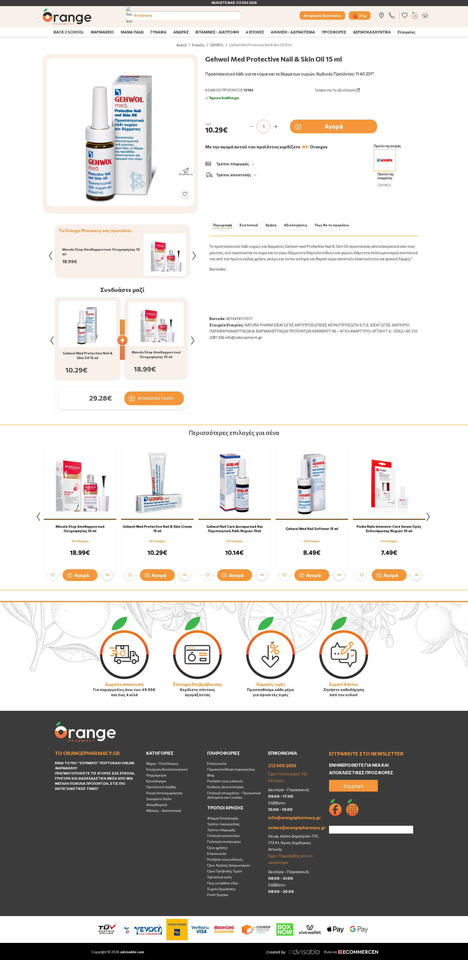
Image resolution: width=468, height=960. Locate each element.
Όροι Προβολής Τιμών (224, 871)
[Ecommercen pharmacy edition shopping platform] (347, 951)
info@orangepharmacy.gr (294, 817)
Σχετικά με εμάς (219, 877)
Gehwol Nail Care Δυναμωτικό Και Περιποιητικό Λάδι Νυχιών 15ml (234, 528)
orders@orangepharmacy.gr (295, 827)
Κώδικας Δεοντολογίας (225, 787)
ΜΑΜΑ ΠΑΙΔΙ (132, 32)
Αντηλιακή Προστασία (322, 15)
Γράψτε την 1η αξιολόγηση (335, 90)
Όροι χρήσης (217, 848)
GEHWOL (217, 45)
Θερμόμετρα (156, 775)
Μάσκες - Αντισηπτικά (163, 810)
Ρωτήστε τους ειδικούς (225, 781)
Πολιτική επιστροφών (224, 841)
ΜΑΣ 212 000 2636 (242, 3)
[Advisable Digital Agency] (293, 951)
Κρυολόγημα (156, 781)
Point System (217, 895)
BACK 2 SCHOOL (69, 32)
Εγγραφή (353, 786)
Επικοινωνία (216, 763)
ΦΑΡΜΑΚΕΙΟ (102, 32)
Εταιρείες (406, 32)
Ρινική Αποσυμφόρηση (164, 793)
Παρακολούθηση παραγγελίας (231, 769)
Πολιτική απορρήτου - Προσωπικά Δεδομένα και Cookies (234, 795)
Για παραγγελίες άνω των (117, 689)
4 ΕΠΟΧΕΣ (255, 32)
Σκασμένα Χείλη (159, 799)
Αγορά (333, 126)
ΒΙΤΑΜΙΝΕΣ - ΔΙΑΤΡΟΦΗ (217, 32)
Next (194, 255)
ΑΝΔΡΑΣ (181, 32)
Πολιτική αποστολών (223, 836)
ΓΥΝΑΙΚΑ (158, 32)
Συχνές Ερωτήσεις (221, 889)
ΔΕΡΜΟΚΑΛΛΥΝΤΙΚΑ (372, 32)
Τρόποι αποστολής (233, 175)
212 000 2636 (282, 765)
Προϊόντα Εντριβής (161, 787)
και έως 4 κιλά (124, 694)
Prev (50, 255)
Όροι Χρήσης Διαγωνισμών (228, 865)
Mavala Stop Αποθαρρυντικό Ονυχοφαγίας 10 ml (80, 528)
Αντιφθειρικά (156, 805)
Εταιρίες (198, 45)
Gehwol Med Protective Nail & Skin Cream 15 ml (157, 528)
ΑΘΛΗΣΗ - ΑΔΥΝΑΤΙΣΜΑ (293, 32)
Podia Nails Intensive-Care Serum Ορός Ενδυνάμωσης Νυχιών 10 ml (389, 528)
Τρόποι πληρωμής (232, 164)
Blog (362, 15)
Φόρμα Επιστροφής (223, 818)
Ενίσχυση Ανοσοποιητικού (167, 769)
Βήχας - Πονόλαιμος (162, 763)
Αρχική (181, 45)
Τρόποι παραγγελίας (223, 824)
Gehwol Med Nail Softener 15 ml (312, 528)
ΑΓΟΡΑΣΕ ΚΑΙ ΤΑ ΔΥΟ (156, 398)
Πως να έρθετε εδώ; (222, 883)
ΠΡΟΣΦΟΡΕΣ (334, 32)
